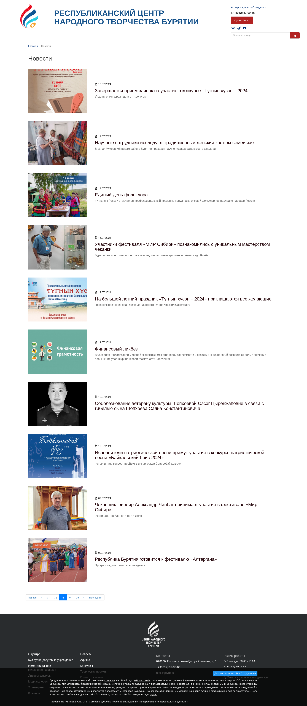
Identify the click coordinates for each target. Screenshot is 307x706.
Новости (85, 654)
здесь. (153, 694)
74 (70, 597)
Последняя (95, 597)
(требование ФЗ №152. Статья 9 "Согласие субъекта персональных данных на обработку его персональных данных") (119, 701)
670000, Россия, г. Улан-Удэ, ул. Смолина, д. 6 (186, 661)
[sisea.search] (295, 35)
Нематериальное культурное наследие (42, 668)
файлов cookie (141, 680)
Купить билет (242, 20)
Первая (32, 597)
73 (62, 597)
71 (48, 597)
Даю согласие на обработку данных (235, 673)
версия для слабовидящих (250, 7)
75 (77, 597)
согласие (109, 680)
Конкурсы (86, 666)
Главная (33, 46)
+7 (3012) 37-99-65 (243, 13)
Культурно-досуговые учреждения (50, 660)
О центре (34, 654)
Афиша (85, 660)
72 (55, 597)
